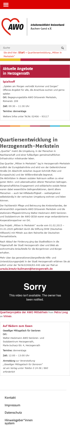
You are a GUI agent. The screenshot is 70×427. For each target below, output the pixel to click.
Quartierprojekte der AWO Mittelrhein (24, 312)
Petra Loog (61, 312)
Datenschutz (13, 412)
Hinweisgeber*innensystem (19, 422)
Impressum (12, 405)
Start (21, 52)
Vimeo (7, 316)
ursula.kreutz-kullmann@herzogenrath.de (26, 268)
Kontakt (10, 397)
